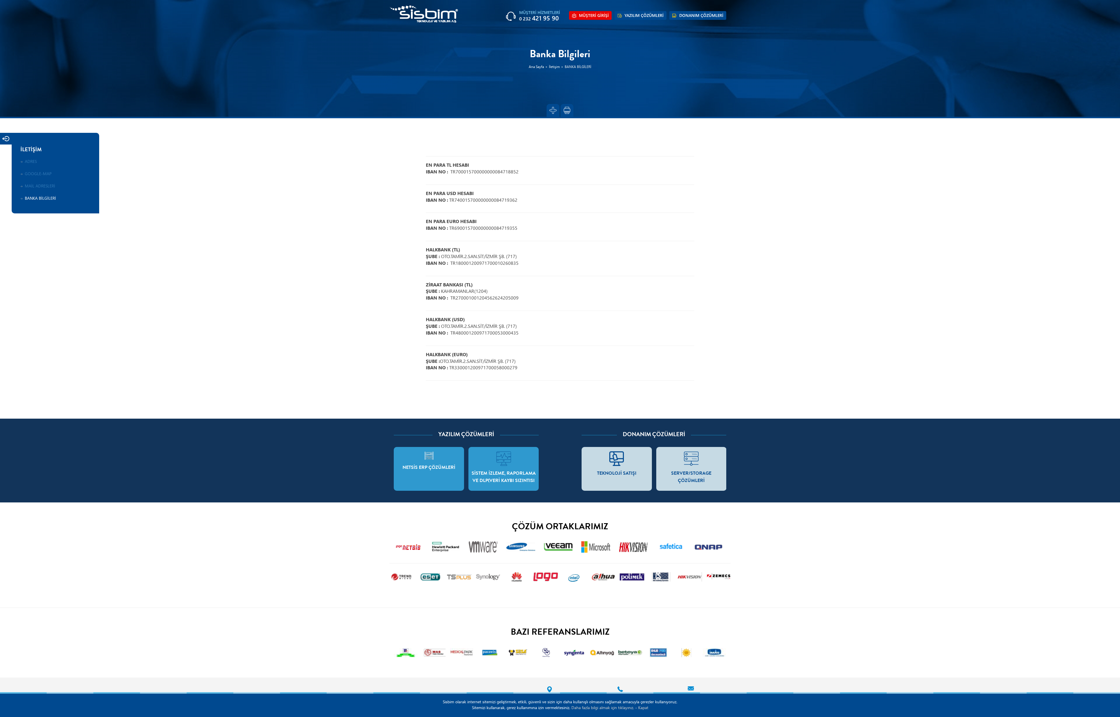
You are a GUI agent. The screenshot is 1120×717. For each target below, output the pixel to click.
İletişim (554, 67)
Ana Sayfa (536, 67)
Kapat (643, 708)
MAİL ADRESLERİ (40, 186)
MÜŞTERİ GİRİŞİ (594, 16)
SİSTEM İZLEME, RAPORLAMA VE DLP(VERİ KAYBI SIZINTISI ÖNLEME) (504, 481)
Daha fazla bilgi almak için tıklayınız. (602, 708)
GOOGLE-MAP (38, 174)
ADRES (31, 162)
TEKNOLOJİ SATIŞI (616, 473)
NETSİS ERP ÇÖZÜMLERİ (428, 468)
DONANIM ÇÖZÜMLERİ (701, 16)
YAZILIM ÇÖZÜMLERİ (644, 16)
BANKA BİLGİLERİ (578, 67)
